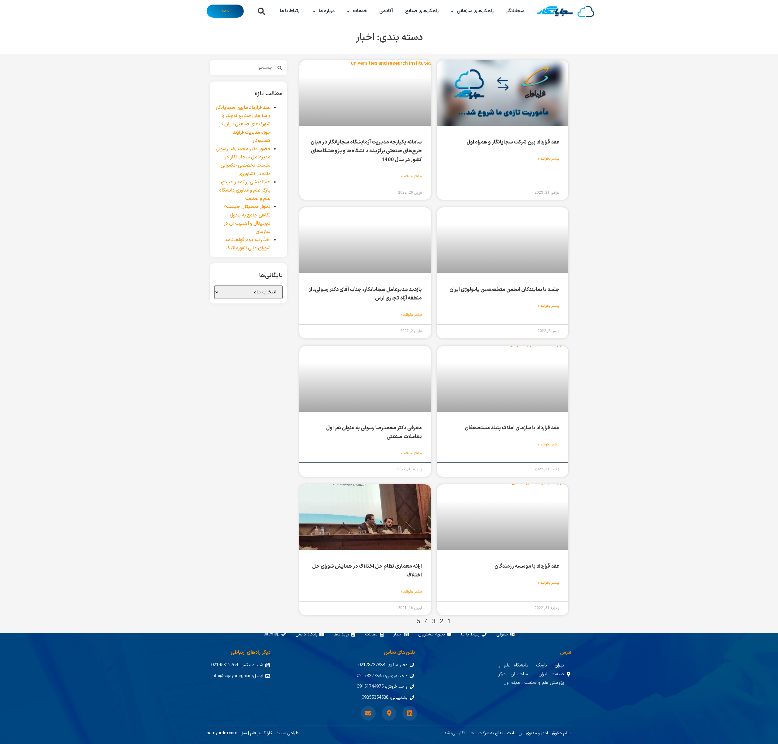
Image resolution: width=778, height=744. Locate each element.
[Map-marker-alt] (389, 713)
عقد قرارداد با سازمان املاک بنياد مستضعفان (512, 428)
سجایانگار (515, 11)
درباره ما (327, 11)
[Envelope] (368, 713)
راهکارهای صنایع (422, 11)
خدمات (360, 11)
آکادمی (386, 11)
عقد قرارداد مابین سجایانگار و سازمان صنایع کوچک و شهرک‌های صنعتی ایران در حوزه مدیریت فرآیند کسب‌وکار (242, 124)
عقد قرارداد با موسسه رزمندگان (526, 566)
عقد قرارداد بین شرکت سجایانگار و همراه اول (512, 142)
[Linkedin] (409, 713)
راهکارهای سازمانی (475, 11)
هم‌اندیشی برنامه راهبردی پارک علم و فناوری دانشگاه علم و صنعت (244, 190)
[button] (261, 11)
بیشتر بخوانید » (548, 158)
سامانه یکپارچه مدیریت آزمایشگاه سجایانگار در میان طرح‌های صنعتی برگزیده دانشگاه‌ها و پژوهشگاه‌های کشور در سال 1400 (366, 151)
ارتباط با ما (290, 11)
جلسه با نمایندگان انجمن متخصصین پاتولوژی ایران (504, 290)
